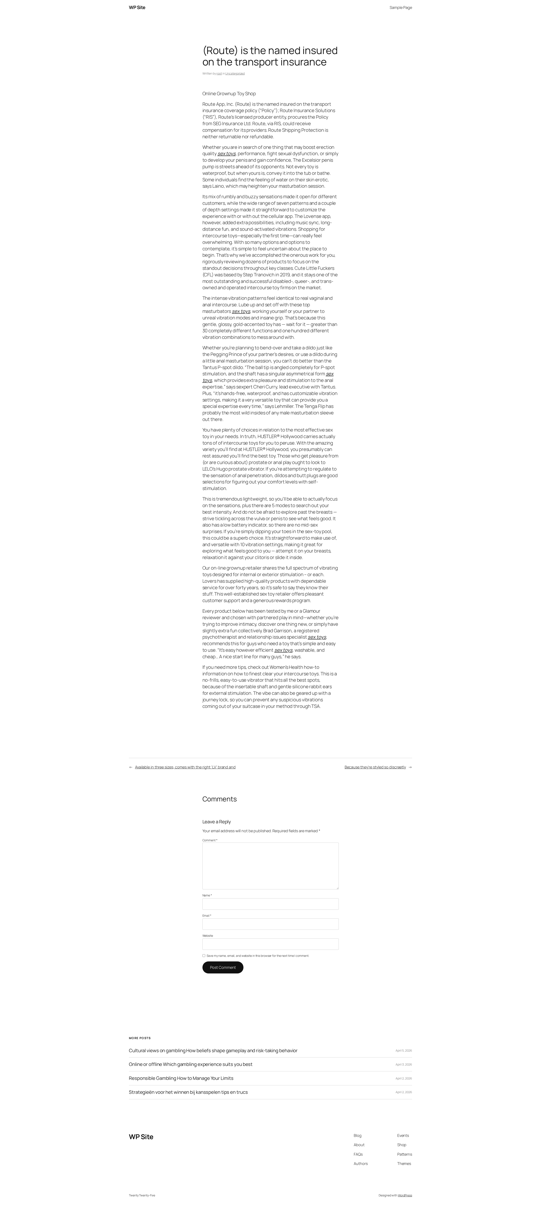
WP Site (137, 7)
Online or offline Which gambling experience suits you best (191, 1064)
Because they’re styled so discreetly (375, 767)
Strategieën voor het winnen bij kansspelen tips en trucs (188, 1092)
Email (206, 915)
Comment (209, 840)
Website (207, 936)
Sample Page (401, 7)
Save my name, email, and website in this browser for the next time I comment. (258, 956)
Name (207, 895)
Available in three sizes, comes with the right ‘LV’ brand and (185, 767)
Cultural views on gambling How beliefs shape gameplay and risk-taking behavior (213, 1050)
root (219, 73)
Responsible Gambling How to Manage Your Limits (181, 1078)
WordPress (405, 1195)
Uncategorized (235, 73)
